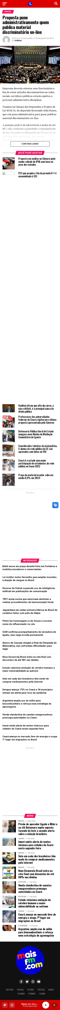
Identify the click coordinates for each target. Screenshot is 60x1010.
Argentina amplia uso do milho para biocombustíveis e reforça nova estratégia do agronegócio (26, 703)
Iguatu (51, 989)
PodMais (31, 993)
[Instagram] (12, 1005)
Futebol (30, 989)
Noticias (9, 989)
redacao (18, 40)
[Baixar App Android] (54, 1005)
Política (41, 989)
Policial (20, 989)
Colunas (21, 993)
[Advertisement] (30, 524)
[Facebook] (5, 1005)
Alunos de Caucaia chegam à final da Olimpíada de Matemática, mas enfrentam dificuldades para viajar (29, 646)
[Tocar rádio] (45, 1005)
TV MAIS (42, 993)
